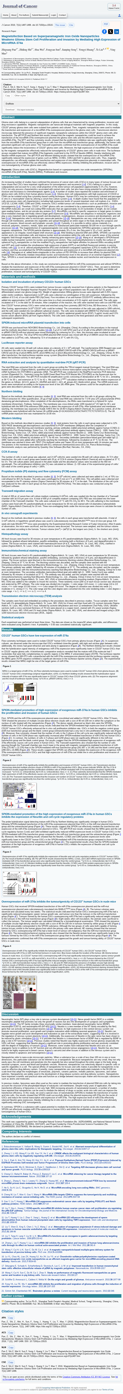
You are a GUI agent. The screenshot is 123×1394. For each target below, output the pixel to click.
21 (75, 1019)
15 (65, 218)
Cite (71, 25)
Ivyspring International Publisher (56, 1388)
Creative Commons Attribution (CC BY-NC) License (86, 1377)
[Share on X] (110, 31)
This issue (60, 25)
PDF (106, 24)
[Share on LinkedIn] (116, 31)
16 (8, 252)
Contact (62, 15)
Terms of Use (108, 1390)
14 (9, 218)
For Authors (24, 15)
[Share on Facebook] (104, 31)
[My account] (119, 15)
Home (5, 15)
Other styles (20, 95)
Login (53, 15)
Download (9, 109)
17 (118, 255)
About (13, 15)
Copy (7, 95)
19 (72, 1019)
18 (68, 218)
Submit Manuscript (40, 15)
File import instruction (25, 109)
